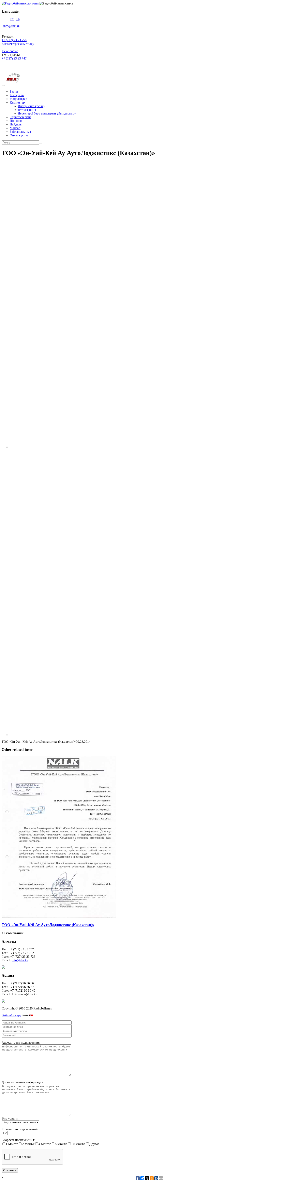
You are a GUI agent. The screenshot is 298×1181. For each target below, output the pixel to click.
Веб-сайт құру (11, 1015)
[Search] (40, 143)
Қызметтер (17, 102)
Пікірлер (16, 120)
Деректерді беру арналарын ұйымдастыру (47, 113)
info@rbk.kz (11, 26)
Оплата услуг (19, 135)
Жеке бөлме (10, 51)
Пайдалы (16, 124)
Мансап (15, 128)
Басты (14, 91)
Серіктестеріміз (20, 117)
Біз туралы (17, 95)
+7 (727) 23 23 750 (14, 40)
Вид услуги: (10, 1118)
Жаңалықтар (18, 98)
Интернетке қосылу (31, 106)
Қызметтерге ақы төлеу (18, 43)
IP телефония (27, 109)
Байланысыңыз (20, 131)
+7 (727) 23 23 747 (14, 58)
